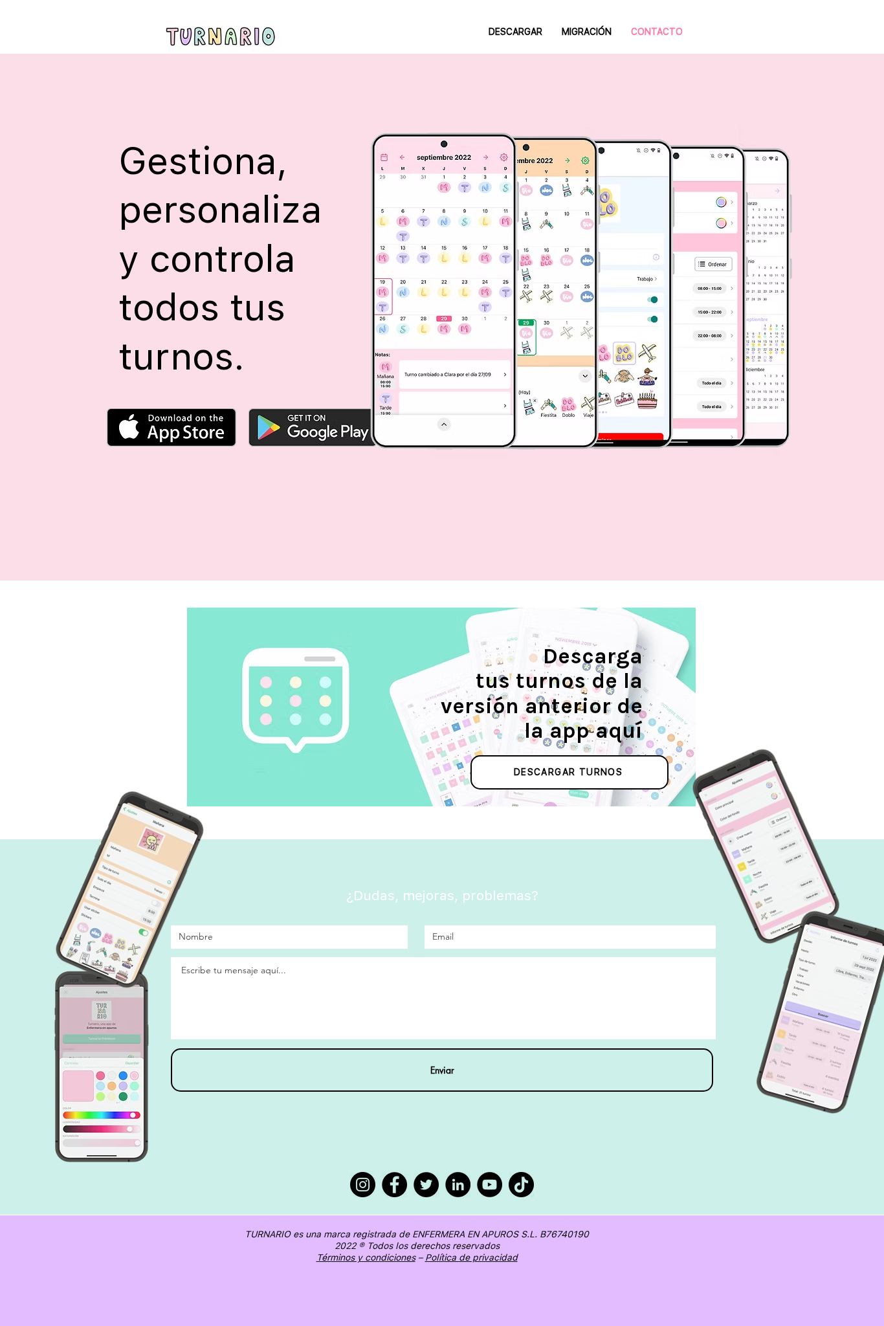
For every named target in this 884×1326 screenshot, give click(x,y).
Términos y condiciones (365, 1257)
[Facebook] (394, 1184)
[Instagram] (362, 1184)
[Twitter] (426, 1184)
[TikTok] (521, 1184)
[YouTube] (489, 1184)
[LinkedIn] (457, 1184)
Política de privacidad (471, 1257)
